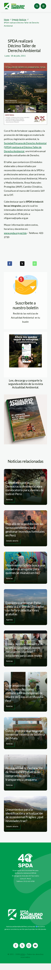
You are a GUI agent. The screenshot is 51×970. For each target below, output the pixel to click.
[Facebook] (10, 263)
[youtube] (35, 945)
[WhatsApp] (34, 263)
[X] (22, 263)
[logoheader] (14, 3)
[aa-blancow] (25, 910)
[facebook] (15, 945)
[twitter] (22, 945)
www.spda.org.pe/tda (15, 233)
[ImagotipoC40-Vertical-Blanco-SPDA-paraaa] (25, 854)
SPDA (22, 954)
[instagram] (28, 945)
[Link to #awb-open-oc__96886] (37, 6)
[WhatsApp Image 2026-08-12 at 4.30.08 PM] (25, 395)
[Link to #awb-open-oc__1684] (43, 6)
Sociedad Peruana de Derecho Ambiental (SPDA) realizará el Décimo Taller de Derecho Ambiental (25, 147)
